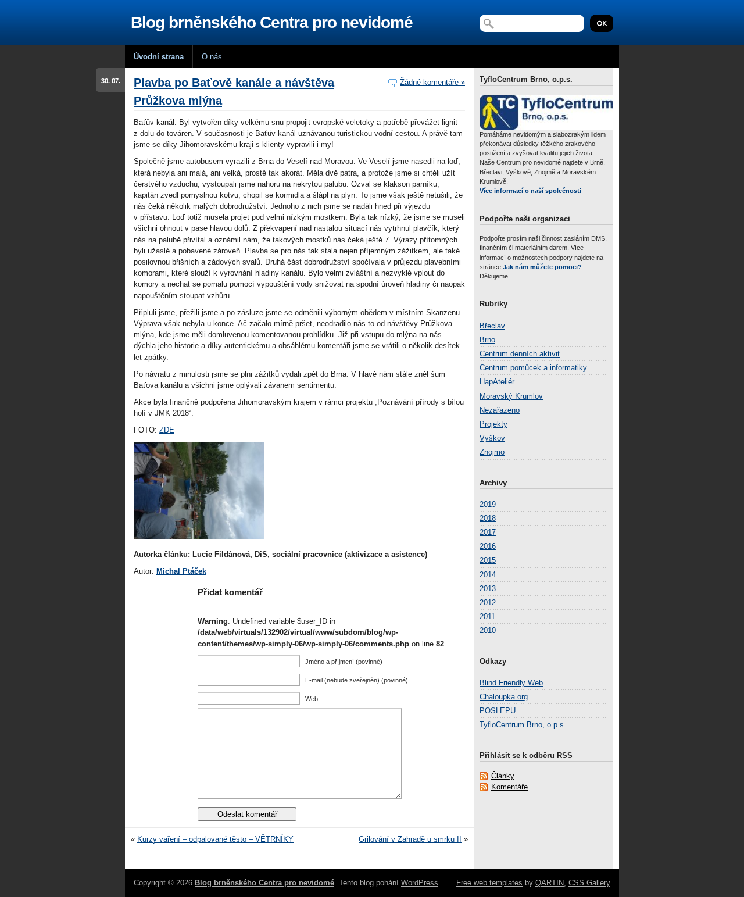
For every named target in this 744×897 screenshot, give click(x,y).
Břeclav (492, 325)
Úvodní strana (159, 56)
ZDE (166, 430)
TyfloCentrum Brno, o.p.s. (523, 724)
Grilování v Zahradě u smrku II (410, 839)
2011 (487, 616)
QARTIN (549, 882)
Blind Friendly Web (511, 682)
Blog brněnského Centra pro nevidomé (272, 22)
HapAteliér (497, 381)
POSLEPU (498, 710)
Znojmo (492, 452)
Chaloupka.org (504, 696)
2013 (488, 588)
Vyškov (492, 438)
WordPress (419, 882)
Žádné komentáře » (432, 82)
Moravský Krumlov (511, 396)
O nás (212, 56)
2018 (488, 518)
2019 (488, 504)
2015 (488, 560)
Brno (487, 339)
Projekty (493, 424)
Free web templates (489, 882)
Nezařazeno (500, 410)
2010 (488, 630)
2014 (488, 574)
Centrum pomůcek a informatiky (533, 367)
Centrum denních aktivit (520, 353)
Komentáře (509, 786)
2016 (488, 546)
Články (502, 775)
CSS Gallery (589, 882)
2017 (488, 532)
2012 (488, 602)
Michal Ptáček (181, 571)
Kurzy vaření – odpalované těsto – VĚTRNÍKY (215, 839)
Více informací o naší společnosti (530, 190)
